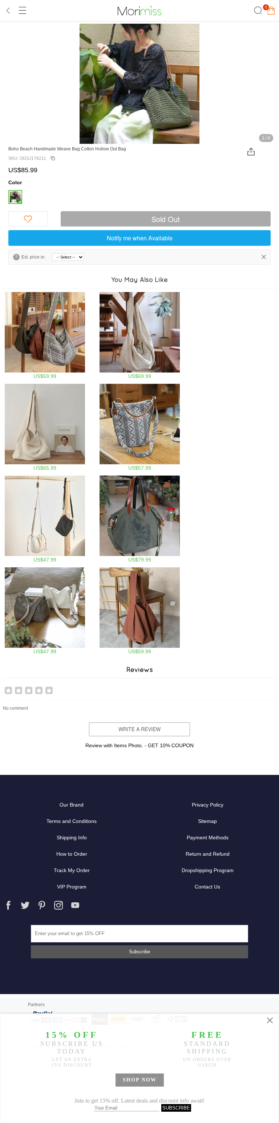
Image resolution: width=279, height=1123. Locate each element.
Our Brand (72, 805)
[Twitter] (25, 905)
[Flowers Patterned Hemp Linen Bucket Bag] (140, 427)
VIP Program (71, 887)
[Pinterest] (41, 905)
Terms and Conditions (71, 821)
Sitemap (207, 821)
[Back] (8, 10)
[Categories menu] (22, 10)
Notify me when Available (140, 238)
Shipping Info (72, 837)
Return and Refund (208, 854)
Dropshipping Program (208, 870)
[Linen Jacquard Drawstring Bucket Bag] (45, 519)
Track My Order (72, 870)
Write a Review (139, 729)
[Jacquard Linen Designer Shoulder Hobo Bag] (140, 335)
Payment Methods (208, 837)
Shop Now (140, 1080)
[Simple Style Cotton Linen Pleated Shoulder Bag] (45, 427)
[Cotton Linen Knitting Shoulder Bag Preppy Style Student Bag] (45, 611)
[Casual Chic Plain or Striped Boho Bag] (45, 335)
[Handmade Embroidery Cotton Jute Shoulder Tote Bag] (140, 519)
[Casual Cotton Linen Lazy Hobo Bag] (140, 611)
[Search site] (257, 10)
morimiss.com (139, 10)
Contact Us (207, 887)
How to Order (71, 854)
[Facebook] (8, 905)
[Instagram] (58, 905)
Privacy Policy (207, 805)
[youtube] (75, 905)
